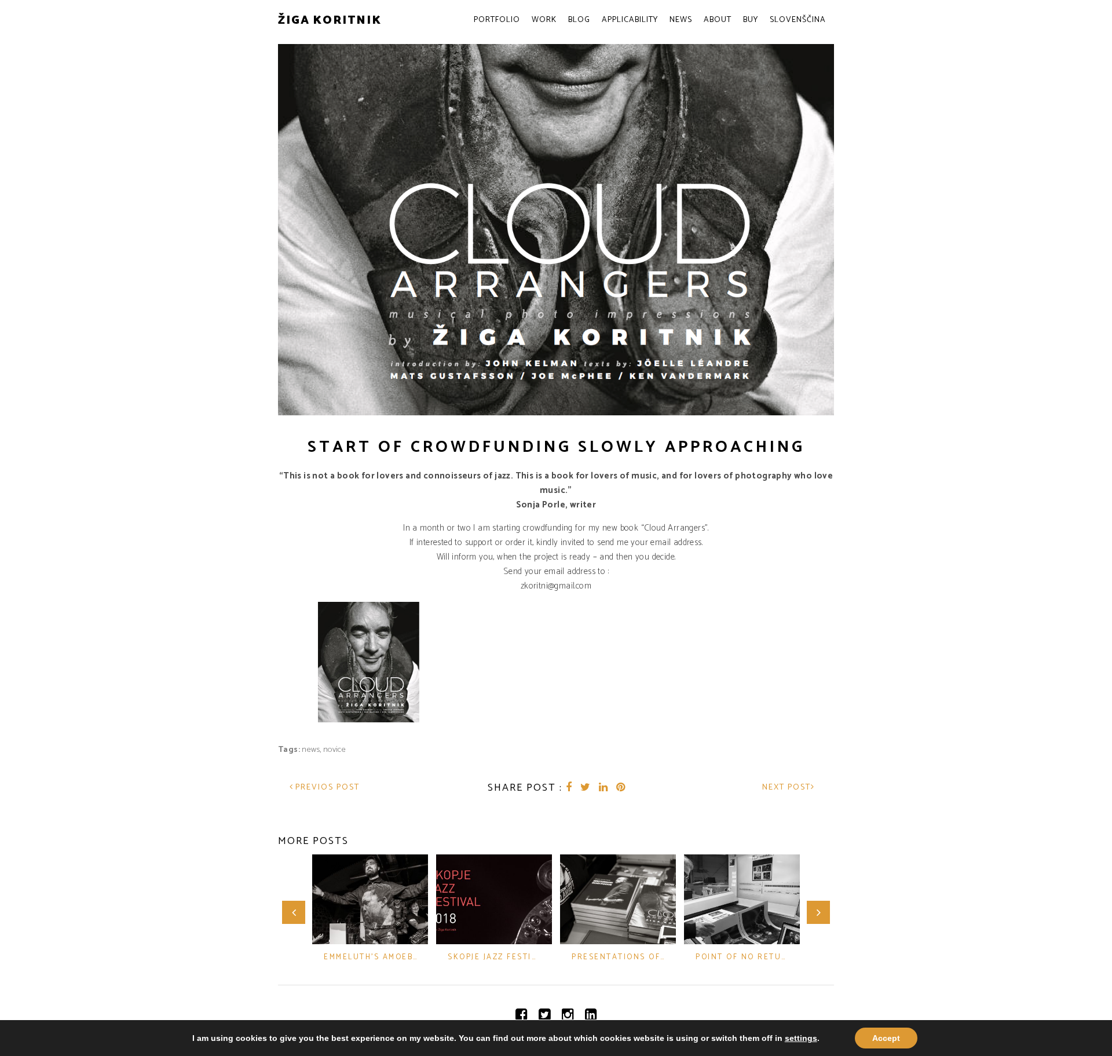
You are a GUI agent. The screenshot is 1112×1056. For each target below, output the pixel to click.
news (311, 750)
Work (544, 20)
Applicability (630, 20)
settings (801, 1038)
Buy (750, 20)
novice (334, 750)
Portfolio (497, 20)
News (681, 20)
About (717, 20)
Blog (579, 20)
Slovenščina (798, 20)
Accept (886, 1038)
